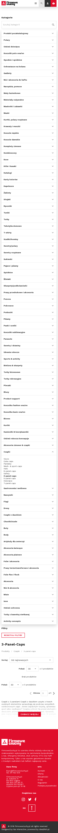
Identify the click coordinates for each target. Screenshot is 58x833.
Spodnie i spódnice (13, 60)
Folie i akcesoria (11, 561)
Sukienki (8, 259)
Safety (7, 473)
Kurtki (7, 425)
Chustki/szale (10, 521)
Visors (6, 459)
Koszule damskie (12, 140)
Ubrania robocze (11, 352)
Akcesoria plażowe (13, 555)
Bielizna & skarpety (13, 365)
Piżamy (7, 319)
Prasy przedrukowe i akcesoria (18, 292)
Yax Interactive (19, 829)
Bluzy (6, 392)
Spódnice (8, 272)
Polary (7, 40)
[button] (31, 660)
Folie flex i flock (11, 575)
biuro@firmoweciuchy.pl (17, 771)
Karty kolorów (11, 179)
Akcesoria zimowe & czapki (17, 445)
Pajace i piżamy (11, 266)
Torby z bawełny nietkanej (16, 614)
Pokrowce (8, 306)
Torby (6, 219)
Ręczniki (8, 206)
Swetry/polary (11, 246)
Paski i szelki (10, 326)
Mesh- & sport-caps (13, 466)
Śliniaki (7, 279)
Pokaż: (22, 669)
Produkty (5, 651)
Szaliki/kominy (11, 239)
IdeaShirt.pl (44, 829)
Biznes (7, 419)
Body (6, 535)
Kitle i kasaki (10, 166)
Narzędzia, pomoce (13, 86)
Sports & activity (12, 359)
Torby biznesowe (12, 372)
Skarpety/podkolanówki (15, 286)
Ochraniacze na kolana (14, 66)
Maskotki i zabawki (13, 106)
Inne (6, 601)
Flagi (6, 501)
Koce (6, 159)
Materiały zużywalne (14, 100)
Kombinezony (10, 153)
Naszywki (8, 495)
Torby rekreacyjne (12, 379)
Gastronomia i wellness (15, 488)
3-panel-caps (10, 476)
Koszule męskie (11, 133)
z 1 (50, 693)
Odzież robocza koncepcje (16, 438)
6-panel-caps (10, 471)
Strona (36, 693)
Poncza (7, 299)
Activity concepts (12, 621)
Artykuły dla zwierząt (14, 541)
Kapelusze (9, 186)
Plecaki (7, 385)
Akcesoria (8, 581)
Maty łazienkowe (12, 93)
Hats (6, 469)
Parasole (8, 339)
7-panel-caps (10, 483)
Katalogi (8, 173)
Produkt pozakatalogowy (16, 33)
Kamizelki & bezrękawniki (16, 432)
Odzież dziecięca (12, 47)
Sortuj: (4, 660)
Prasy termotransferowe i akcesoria (21, 568)
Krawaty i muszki (12, 126)
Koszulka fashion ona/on (16, 405)
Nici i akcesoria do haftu (15, 80)
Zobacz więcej (30, 714)
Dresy (6, 508)
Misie (6, 594)
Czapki (7, 452)
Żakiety (7, 193)
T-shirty (7, 233)
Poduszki (8, 312)
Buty (6, 528)
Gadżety (7, 73)
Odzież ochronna (12, 608)
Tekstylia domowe (13, 226)
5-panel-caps (10, 478)
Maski (6, 113)
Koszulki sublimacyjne (14, 332)
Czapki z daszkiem (12, 515)
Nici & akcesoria (11, 588)
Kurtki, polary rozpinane (15, 120)
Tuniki (7, 213)
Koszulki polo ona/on (14, 53)
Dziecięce (8, 481)
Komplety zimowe (12, 146)
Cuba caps (8, 461)
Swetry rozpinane (12, 252)
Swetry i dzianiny (12, 345)
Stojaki (7, 199)
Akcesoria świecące (13, 548)
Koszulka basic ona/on (14, 412)
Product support (12, 399)
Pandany (7, 464)
